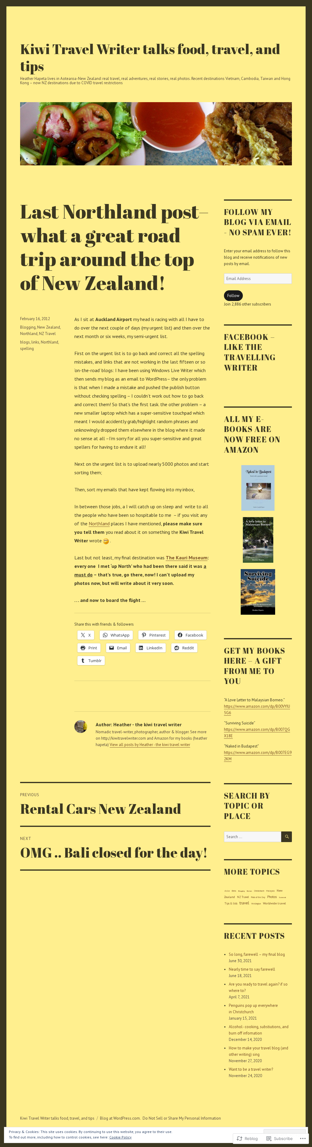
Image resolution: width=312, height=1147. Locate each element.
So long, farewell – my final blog (257, 954)
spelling (27, 348)
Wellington (256, 903)
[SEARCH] (286, 836)
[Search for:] (252, 836)
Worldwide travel (274, 903)
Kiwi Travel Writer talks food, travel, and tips (150, 57)
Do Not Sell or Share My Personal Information (182, 1118)
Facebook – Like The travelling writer (250, 352)
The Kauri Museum (186, 557)
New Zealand (48, 327)
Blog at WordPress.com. (120, 1118)
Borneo (249, 891)
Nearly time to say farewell (252, 969)
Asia (227, 890)
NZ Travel (47, 333)
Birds (234, 891)
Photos (272, 897)
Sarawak (282, 897)
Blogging (28, 327)
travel (244, 903)
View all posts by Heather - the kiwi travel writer (150, 744)
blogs (25, 342)
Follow (233, 295)
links (35, 342)
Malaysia (270, 891)
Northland (99, 523)
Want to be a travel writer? (251, 1069)
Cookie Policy (120, 1137)
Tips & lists (231, 903)
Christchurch (259, 891)
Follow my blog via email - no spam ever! (258, 222)
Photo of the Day (258, 897)
